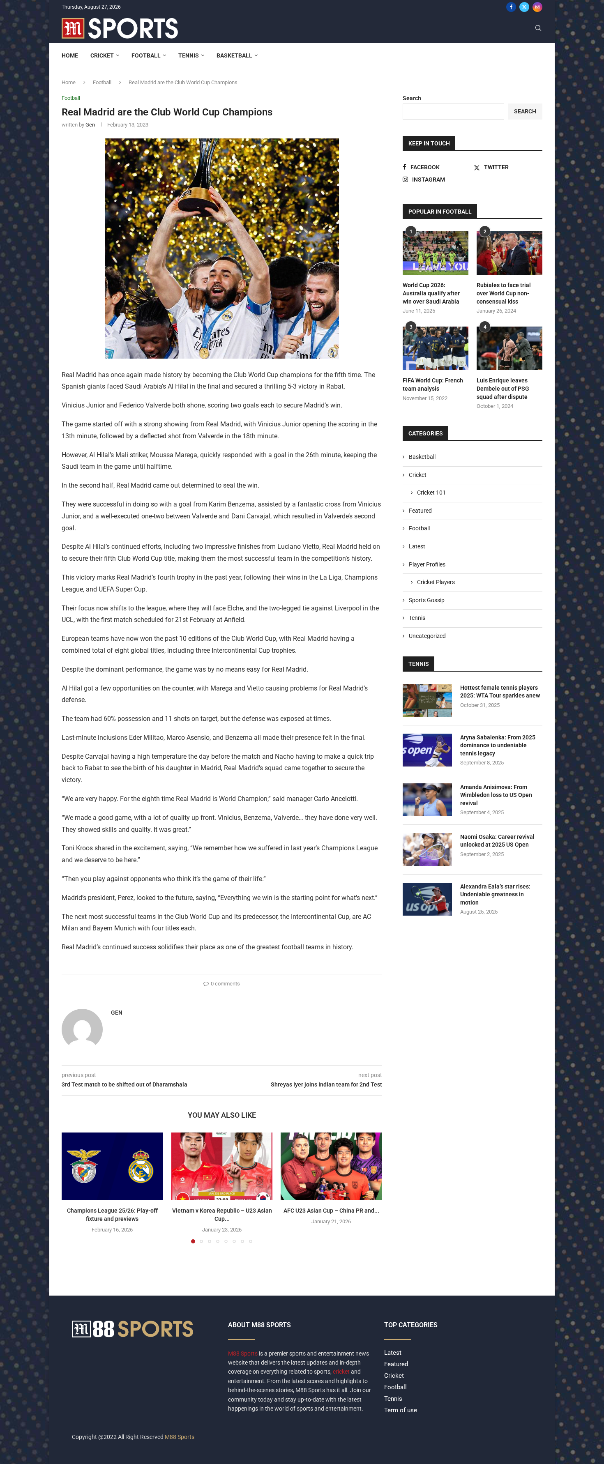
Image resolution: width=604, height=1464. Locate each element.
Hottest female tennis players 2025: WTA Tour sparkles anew (500, 691)
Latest (417, 546)
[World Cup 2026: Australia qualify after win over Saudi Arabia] (435, 253)
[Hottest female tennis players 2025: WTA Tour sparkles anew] (427, 700)
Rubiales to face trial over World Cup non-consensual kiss (504, 293)
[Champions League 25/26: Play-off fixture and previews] (112, 1166)
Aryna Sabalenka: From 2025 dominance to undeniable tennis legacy (497, 745)
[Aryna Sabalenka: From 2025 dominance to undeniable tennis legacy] (427, 750)
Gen (90, 125)
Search (412, 98)
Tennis (188, 55)
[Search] (538, 28)
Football (146, 55)
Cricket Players (436, 582)
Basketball (234, 55)
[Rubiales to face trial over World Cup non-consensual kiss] (509, 253)
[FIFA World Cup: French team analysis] (435, 349)
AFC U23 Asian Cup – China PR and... (331, 1210)
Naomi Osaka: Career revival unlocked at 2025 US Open (497, 840)
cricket (341, 1371)
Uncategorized (427, 636)
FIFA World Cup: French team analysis (433, 384)
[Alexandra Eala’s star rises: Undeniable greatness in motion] (427, 899)
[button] (73, 1188)
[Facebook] (511, 7)
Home (70, 55)
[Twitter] (524, 7)
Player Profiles (427, 564)
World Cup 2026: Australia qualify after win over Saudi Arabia (431, 293)
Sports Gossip (427, 600)
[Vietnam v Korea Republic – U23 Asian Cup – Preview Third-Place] (222, 1166)
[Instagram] (537, 7)
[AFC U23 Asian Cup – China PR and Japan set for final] (331, 1166)
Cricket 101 (431, 492)
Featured (420, 510)
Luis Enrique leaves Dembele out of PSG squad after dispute (503, 388)
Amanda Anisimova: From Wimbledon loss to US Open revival (496, 795)
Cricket (102, 55)
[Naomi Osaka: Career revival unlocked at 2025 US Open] (427, 849)
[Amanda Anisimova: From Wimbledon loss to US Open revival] (427, 799)
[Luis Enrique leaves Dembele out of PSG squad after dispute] (509, 349)
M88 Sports (243, 1353)
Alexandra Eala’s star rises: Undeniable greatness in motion (495, 894)
